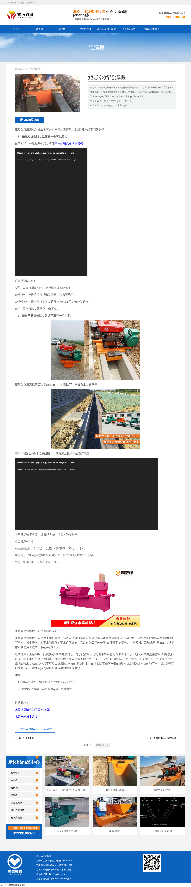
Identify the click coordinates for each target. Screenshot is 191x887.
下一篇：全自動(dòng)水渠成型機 (160, 738)
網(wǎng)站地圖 (43, 856)
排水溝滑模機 (84, 29)
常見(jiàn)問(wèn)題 (106, 29)
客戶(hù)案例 (129, 29)
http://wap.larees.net (57, 874)
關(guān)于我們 (151, 29)
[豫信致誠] (38, 15)
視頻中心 (15, 773)
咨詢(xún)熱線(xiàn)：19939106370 (36, 729)
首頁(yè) (17, 29)
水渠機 (39, 29)
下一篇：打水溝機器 (24, 738)
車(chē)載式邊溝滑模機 (69, 143)
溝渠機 (14, 795)
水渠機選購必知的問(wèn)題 (32, 709)
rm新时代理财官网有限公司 (12, 885)
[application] (51, 212)
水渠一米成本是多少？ (29, 716)
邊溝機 (62, 29)
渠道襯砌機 (16, 802)
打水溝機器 (16, 817)
